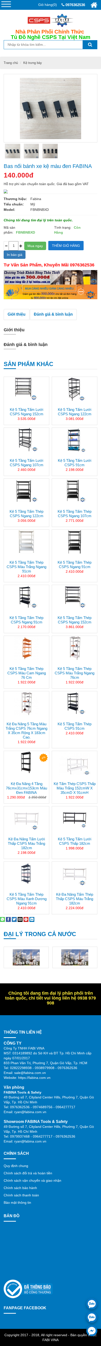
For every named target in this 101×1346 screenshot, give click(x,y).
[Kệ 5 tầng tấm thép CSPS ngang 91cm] (74, 542)
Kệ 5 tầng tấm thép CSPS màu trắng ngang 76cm (74, 673)
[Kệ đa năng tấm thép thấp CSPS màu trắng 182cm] (74, 874)
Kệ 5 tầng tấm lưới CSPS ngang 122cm (74, 411)
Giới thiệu (16, 314)
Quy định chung (16, 1166)
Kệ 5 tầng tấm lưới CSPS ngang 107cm (26, 462)
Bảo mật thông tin (17, 1202)
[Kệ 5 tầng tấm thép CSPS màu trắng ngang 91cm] (26, 542)
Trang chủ (11, 63)
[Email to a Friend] (20, 919)
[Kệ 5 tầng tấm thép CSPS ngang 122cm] (26, 491)
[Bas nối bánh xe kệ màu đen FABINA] (12, 151)
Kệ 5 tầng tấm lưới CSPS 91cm (74, 462)
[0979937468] (91, 1317)
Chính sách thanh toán (21, 1195)
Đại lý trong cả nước (40, 934)
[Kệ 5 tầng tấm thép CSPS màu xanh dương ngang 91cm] (26, 874)
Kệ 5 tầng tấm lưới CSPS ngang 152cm (26, 411)
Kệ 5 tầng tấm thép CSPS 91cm (74, 726)
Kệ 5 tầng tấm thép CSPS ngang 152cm (74, 620)
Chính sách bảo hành (20, 1188)
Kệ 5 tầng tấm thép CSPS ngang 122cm (26, 513)
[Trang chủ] (93, 5)
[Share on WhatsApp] (2, 919)
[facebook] (91, 1330)
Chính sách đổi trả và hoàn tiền (28, 1173)
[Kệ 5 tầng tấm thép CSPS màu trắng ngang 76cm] (74, 648)
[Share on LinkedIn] (31, 919)
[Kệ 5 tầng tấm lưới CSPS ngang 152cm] (26, 389)
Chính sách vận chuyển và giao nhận (32, 1180)
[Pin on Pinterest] (26, 919)
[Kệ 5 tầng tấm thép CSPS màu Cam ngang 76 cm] (26, 648)
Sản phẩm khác (28, 364)
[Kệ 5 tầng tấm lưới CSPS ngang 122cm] (74, 389)
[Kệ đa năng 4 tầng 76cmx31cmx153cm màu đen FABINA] (26, 763)
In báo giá (14, 255)
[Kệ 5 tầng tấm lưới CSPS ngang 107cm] (26, 440)
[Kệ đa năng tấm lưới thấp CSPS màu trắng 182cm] (26, 818)
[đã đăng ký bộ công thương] (28, 1289)
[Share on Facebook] (8, 919)
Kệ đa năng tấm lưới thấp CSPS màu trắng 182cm (26, 843)
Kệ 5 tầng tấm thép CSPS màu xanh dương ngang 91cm (27, 898)
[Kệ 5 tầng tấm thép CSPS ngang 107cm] (74, 491)
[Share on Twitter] (14, 919)
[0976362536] (91, 1303)
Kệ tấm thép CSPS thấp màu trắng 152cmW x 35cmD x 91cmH (75, 788)
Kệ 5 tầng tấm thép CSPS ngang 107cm (74, 513)
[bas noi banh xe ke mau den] (31, 151)
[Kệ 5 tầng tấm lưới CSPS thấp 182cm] (74, 818)
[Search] (90, 44)
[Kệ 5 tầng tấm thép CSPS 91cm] (74, 703)
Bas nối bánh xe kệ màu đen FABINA (48, 166)
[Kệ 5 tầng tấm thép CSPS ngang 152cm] (74, 597)
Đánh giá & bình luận (53, 314)
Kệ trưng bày (32, 63)
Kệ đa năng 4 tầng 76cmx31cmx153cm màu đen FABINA (26, 788)
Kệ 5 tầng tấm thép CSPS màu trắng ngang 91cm (26, 566)
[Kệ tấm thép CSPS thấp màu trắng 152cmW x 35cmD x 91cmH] (74, 763)
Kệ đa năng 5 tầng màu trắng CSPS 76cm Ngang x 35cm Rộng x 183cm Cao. (26, 730)
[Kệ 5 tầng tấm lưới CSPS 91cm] (74, 440)
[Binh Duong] (26, 957)
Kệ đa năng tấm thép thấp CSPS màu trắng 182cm (74, 898)
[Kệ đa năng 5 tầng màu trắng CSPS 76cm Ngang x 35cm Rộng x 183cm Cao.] (26, 703)
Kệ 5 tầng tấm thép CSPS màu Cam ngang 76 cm (26, 673)
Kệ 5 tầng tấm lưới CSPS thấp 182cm (74, 841)
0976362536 (74, 5)
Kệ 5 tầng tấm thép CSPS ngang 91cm (74, 564)
